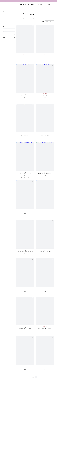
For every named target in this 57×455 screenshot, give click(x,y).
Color (4, 37)
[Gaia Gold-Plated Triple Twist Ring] (45, 234)
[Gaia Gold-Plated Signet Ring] (25, 194)
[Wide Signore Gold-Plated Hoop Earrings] (25, 272)
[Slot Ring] (25, 39)
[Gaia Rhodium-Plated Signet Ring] (25, 350)
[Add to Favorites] (33, 25)
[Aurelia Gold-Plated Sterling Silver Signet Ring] (25, 234)
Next (38, 377)
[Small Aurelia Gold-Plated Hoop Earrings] (45, 350)
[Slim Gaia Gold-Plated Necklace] (45, 272)
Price (4, 39)
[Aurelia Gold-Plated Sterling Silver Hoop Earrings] (45, 194)
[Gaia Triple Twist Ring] (25, 118)
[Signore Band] (45, 39)
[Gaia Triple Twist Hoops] (45, 78)
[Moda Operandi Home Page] (28, 4)
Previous (32, 377)
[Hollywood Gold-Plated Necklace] (25, 311)
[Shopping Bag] (53, 4)
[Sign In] (49, 4)
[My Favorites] (51, 4)
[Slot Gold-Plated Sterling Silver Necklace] (45, 311)
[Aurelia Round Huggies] (25, 78)
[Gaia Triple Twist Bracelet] (45, 118)
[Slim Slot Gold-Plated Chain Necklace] (45, 156)
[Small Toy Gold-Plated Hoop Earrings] (25, 156)
